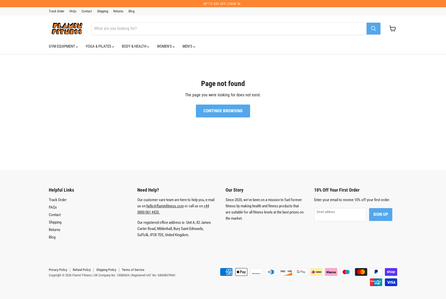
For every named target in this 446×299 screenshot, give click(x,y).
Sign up (380, 214)
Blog (131, 11)
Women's (165, 46)
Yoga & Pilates (99, 46)
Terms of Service (133, 270)
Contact (87, 11)
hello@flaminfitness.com (165, 206)
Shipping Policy (106, 270)
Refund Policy (82, 270)
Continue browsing (223, 110)
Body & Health (134, 46)
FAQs (72, 11)
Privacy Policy (58, 270)
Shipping (102, 11)
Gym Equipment (62, 46)
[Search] (373, 29)
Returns (118, 11)
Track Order (56, 11)
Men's (187, 46)
